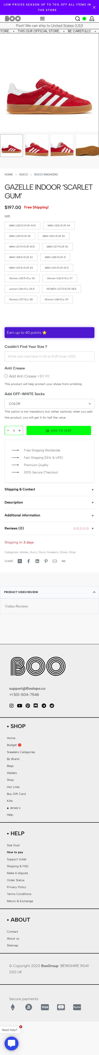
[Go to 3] (62, 145)
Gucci (23, 174)
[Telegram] (43, 705)
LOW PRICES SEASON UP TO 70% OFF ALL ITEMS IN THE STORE (47, 7)
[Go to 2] (36, 145)
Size (7, 216)
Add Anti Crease (29, 376)
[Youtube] (19, 705)
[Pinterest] (27, 705)
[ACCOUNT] (91, 18)
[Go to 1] (11, 145)
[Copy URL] (63, 561)
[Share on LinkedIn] (37, 561)
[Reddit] (52, 705)
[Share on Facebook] (28, 561)
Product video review (21, 592)
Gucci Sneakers (46, 174)
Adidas (24, 552)
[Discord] (35, 705)
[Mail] (55, 561)
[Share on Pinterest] (46, 561)
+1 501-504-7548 (24, 694)
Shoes (64, 552)
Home (9, 174)
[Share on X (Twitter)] (20, 561)
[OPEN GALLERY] (49, 82)
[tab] (49, 592)
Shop (72, 552)
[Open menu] (42, 18)
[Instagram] (11, 705)
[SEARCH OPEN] (77, 18)
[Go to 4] (87, 145)
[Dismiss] (94, 7)
